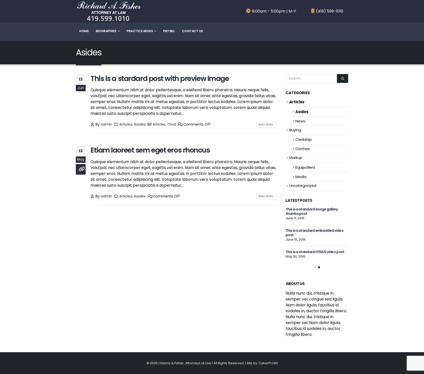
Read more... (266, 125)
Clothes (302, 148)
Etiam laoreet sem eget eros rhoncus (150, 150)
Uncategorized (302, 185)
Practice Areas (140, 31)
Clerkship (303, 139)
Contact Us (192, 31)
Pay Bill (169, 31)
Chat (171, 124)
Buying (295, 129)
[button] (315, 267)
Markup (295, 157)
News (300, 121)
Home (84, 31)
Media (300, 176)
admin (106, 124)
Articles (125, 124)
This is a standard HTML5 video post (315, 251)
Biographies (106, 31)
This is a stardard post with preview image (160, 78)
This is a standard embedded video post (315, 232)
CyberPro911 (268, 363)
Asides (140, 124)
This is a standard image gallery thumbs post (312, 211)
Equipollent (305, 167)
